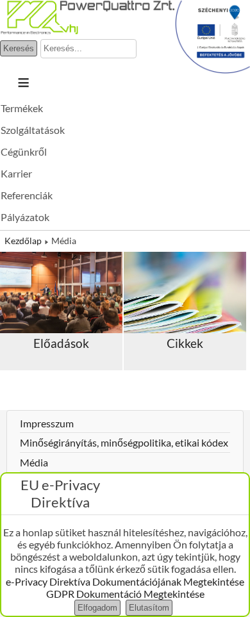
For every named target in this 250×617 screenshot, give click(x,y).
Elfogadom (97, 608)
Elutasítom (149, 608)
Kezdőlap (23, 240)
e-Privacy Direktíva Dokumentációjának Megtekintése (125, 581)
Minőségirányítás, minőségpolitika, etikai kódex (124, 442)
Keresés (18, 48)
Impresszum (47, 423)
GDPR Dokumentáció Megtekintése (125, 594)
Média (34, 462)
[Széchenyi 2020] (212, 69)
